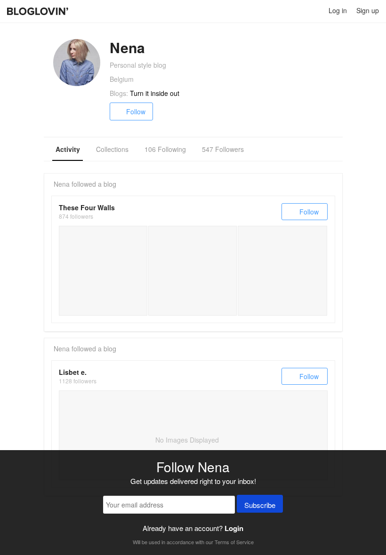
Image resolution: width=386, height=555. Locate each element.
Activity (68, 149)
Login (234, 528)
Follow (135, 111)
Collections (112, 149)
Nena (62, 184)
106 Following (165, 149)
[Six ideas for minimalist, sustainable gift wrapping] (103, 270)
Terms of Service (234, 542)
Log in (338, 10)
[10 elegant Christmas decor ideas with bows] (282, 270)
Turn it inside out (154, 93)
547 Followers (223, 149)
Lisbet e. (73, 372)
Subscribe (259, 505)
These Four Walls (87, 207)
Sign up (367, 10)
